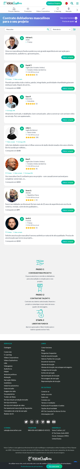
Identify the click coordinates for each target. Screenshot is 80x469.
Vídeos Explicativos (11, 360)
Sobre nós (44, 397)
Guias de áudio (9, 388)
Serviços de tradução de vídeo (14, 405)
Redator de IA (9, 414)
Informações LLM (47, 414)
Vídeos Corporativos (43, 11)
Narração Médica (10, 380)
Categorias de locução (49, 370)
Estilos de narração (48, 373)
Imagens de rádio (10, 391)
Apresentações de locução (50, 376)
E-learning (57, 11)
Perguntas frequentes (48, 353)
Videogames (8, 366)
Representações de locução (50, 381)
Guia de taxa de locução (49, 356)
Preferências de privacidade (32, 466)
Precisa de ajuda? (68, 21)
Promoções (28, 11)
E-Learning (8, 355)
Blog (43, 350)
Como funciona (46, 347)
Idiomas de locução (47, 364)
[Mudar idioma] (66, 3)
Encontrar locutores (48, 362)
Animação (7, 377)
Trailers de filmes (10, 397)
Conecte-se (45, 391)
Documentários (9, 394)
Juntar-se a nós (46, 394)
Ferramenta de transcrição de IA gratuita (18, 408)
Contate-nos (45, 400)
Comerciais (8, 352)
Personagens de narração (50, 378)
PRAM (6, 372)
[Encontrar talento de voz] (71, 3)
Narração (69, 11)
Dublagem (7, 347)
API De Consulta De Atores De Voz (53, 411)
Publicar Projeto (54, 3)
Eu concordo (54, 466)
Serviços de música (10, 402)
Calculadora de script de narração (15, 411)
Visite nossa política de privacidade (59, 463)
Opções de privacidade (49, 408)
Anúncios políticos (10, 374)
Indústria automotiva (11, 386)
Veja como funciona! (67, 18)
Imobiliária (7, 383)
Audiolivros (8, 369)
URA (5, 363)
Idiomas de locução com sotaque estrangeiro (56, 367)
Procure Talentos (14, 11)
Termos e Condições (48, 403)
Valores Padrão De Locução (51, 359)
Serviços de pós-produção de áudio (16, 400)
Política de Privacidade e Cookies (52, 405)
